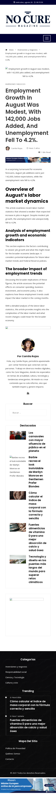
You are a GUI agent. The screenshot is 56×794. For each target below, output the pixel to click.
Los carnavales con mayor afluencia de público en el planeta (37, 442)
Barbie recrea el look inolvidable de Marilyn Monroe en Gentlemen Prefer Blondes (36, 471)
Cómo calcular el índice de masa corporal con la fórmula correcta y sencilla (37, 505)
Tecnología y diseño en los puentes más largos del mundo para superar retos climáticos (37, 569)
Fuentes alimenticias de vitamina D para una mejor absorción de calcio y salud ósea (37, 537)
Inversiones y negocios (15, 84)
